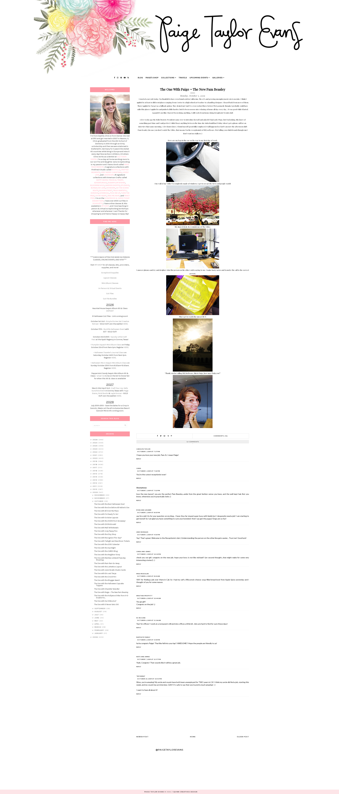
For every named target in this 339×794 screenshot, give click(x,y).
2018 (95, 464)
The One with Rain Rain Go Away (106, 563)
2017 (95, 467)
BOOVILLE (116, 170)
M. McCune (141, 618)
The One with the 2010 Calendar (106, 544)
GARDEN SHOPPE (112, 185)
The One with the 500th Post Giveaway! (109, 521)
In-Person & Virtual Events (110, 288)
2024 (95, 446)
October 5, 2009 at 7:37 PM (148, 451)
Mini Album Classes (110, 283)
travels (183, 78)
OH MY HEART (101, 196)
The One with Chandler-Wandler (106, 589)
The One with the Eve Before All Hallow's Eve (111, 508)
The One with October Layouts (106, 518)
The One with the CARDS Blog (106, 551)
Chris (138, 468)
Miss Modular (142, 573)
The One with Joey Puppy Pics (105, 531)
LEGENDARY (109, 175)
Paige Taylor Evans (154, 792)
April (97, 624)
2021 (95, 455)
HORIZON (95, 193)
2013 (95, 480)
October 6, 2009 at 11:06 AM (149, 620)
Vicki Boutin (103, 393)
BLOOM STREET (105, 190)
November (100, 498)
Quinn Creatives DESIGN (185, 792)
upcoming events (199, 78)
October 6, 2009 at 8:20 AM (148, 576)
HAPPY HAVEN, (102, 180)
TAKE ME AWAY (113, 196)
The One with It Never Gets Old (106, 604)
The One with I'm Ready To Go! (106, 514)
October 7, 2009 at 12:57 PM (149, 659)
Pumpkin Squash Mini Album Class (106, 345)
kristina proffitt (144, 595)
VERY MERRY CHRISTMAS (111, 172)
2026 (95, 440)
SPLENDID (125, 185)
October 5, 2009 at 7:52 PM (148, 490)
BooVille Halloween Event (114, 329)
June (97, 618)
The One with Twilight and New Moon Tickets (112, 541)
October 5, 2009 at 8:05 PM (148, 512)
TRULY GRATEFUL (120, 190)
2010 (95, 489)
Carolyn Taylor (143, 449)
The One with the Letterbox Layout (108, 567)
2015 (95, 474)
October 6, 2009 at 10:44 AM (149, 598)
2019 (95, 461)
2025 (95, 443)
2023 (95, 449)
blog (140, 78)
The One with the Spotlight (105, 548)
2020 (95, 458)
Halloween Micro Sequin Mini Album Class (109, 363)
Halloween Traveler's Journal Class (109, 352)
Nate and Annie (143, 656)
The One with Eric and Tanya (105, 573)
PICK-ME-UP (115, 193)
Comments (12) (221, 436)
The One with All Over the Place (106, 511)
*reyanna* (140, 676)
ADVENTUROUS (100, 183)
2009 (96, 492)
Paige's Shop (152, 78)
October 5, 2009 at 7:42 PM (148, 471)
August (99, 611)
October (99, 501)
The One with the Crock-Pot (105, 577)
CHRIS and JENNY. (143, 551)
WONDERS (110, 188)
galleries (217, 78)
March (98, 627)
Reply (138, 459)
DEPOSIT (110, 311)
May (97, 621)
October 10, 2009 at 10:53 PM (149, 679)
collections (167, 78)
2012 (95, 483)
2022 (95, 452)
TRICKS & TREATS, (116, 180)
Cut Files (110, 293)
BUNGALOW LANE (98, 188)
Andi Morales (142, 532)
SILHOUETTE (98, 203)
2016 (95, 471)
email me (101, 376)
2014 (95, 477)
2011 (95, 486)
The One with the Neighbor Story (107, 555)
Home (193, 737)
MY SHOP (105, 206)
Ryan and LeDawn (143, 510)
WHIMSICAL (104, 193)
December (100, 495)
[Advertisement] (110, 682)
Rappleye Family (143, 637)
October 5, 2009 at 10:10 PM (149, 554)
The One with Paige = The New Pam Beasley (111, 592)
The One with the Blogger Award (107, 580)
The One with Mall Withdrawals (106, 528)
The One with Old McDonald (105, 524)
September (100, 608)
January (99, 633)
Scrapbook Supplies (110, 273)
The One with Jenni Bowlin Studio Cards (110, 570)
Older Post (243, 737)
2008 (96, 637)
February (100, 630)
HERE (125, 324)
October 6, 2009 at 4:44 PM (148, 640)
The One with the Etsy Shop (105, 534)
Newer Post (142, 737)
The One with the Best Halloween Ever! (109, 504)
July (97, 615)
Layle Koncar (116, 393)
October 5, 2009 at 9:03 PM (148, 534)
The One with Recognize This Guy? (108, 538)
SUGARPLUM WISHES (116, 183)
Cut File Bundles (110, 299)
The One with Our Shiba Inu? (105, 601)
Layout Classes (110, 278)
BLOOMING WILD (97, 185)
